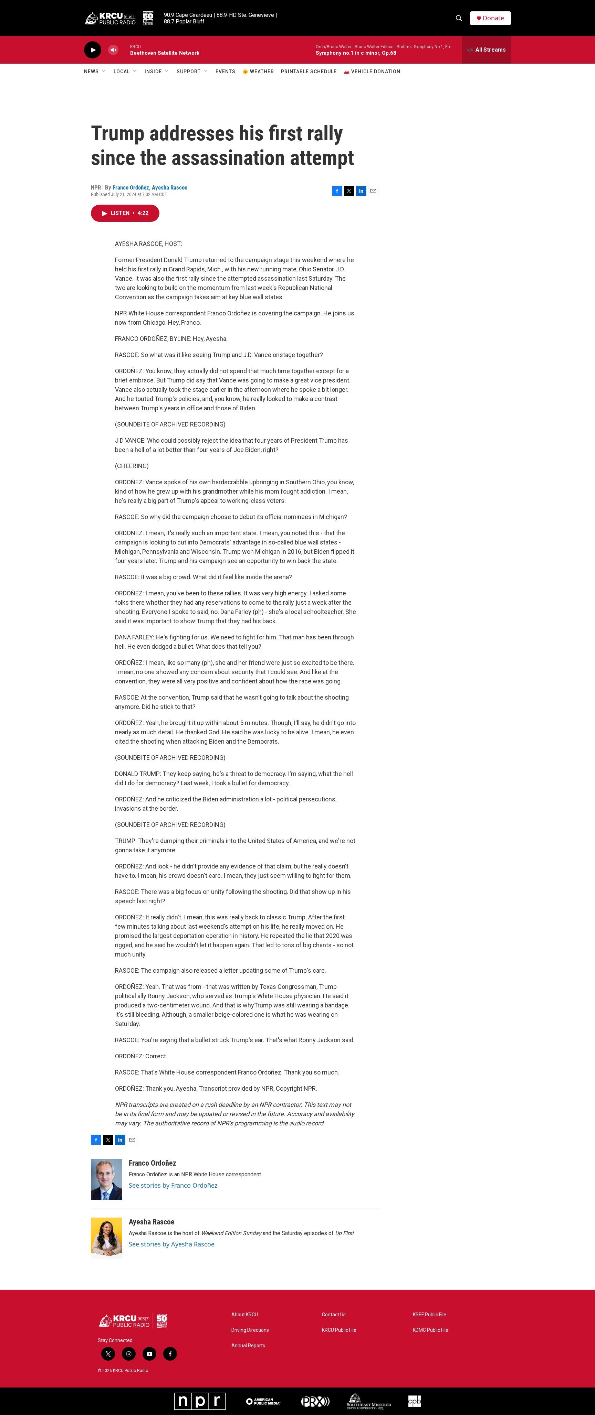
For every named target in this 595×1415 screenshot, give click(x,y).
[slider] (124, 49)
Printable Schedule (309, 71)
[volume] (113, 50)
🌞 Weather (258, 71)
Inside (153, 71)
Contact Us (334, 1314)
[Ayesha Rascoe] (106, 1238)
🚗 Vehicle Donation (372, 71)
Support (189, 71)
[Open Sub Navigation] (104, 71)
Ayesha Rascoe (169, 187)
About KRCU (244, 1314)
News (91, 71)
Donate (493, 18)
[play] (92, 50)
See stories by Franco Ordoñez (173, 1185)
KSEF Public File (429, 1314)
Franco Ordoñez (131, 187)
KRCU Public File (339, 1330)
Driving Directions (250, 1330)
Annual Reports (248, 1345)
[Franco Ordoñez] (106, 1179)
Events (226, 71)
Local (122, 71)
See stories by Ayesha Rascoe (172, 1244)
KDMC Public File (430, 1330)
